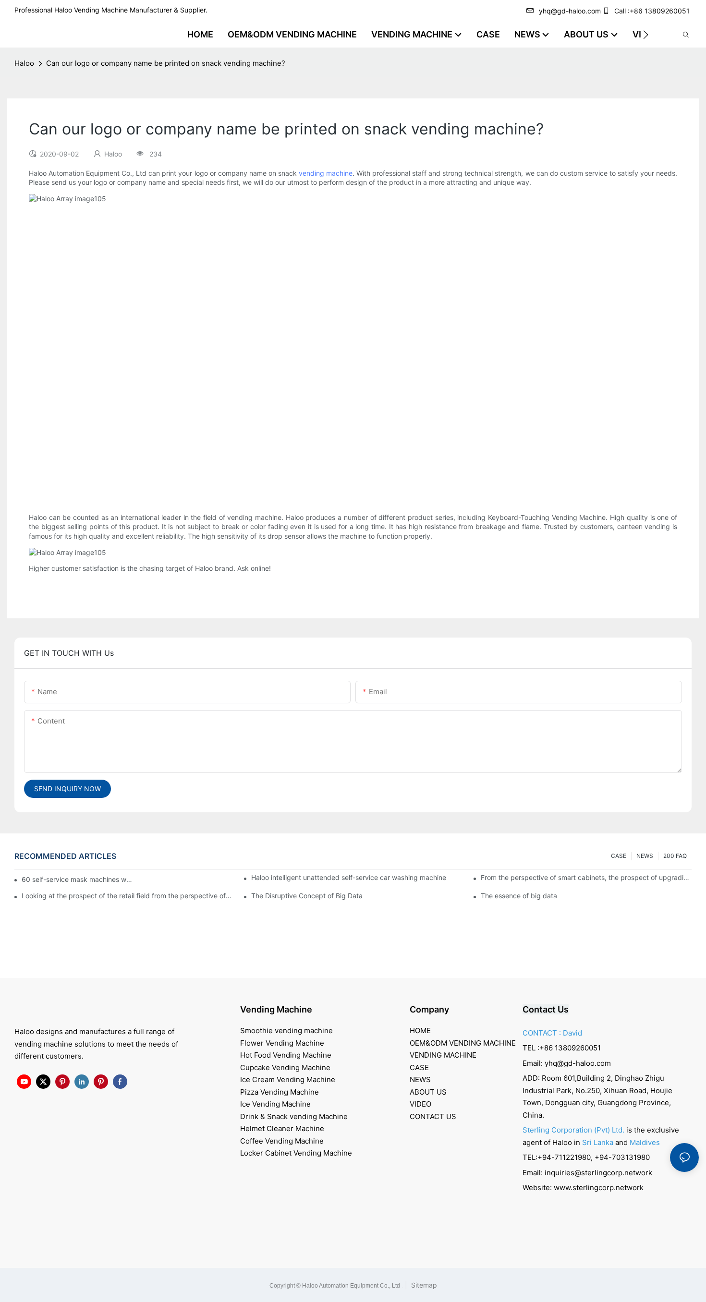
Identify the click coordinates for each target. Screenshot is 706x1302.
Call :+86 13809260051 (652, 11)
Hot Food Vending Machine (285, 1055)
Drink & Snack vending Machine (294, 1116)
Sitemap (423, 1285)
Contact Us (546, 1009)
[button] (645, 34)
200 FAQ (675, 855)
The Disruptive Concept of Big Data (307, 896)
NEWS (644, 855)
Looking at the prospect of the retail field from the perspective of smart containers (127, 896)
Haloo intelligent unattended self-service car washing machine (348, 877)
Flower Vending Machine (282, 1043)
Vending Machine (276, 1009)
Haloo (24, 63)
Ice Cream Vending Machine (287, 1079)
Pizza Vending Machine (279, 1092)
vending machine (326, 173)
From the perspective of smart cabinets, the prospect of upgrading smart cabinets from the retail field (586, 877)
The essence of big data (519, 896)
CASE (618, 855)
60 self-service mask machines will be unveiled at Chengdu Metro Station (78, 879)
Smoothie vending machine (286, 1030)
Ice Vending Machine (275, 1104)
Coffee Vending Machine (282, 1140)
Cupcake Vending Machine (285, 1067)
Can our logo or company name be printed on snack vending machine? (165, 63)
